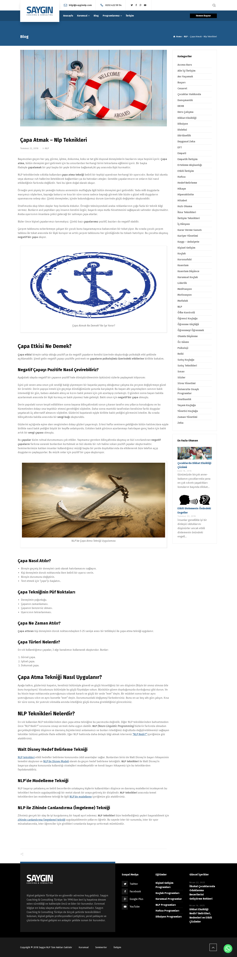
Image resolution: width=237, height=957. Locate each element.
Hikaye (182, 188)
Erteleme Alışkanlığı (190, 165)
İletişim (117, 947)
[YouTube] (145, 5)
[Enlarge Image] (93, 88)
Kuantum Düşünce (188, 271)
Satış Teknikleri (187, 365)
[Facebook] (136, 5)
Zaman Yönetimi (187, 417)
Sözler (181, 377)
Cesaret (182, 88)
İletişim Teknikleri (189, 218)
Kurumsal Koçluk (188, 277)
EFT (180, 147)
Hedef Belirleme (187, 182)
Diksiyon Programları (169, 916)
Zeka (180, 422)
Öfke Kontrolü (186, 312)
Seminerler (101, 947)
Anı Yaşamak (185, 76)
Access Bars (185, 64)
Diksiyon (183, 123)
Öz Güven (183, 342)
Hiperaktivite (186, 194)
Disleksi (182, 129)
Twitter (134, 883)
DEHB (181, 106)
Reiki (181, 353)
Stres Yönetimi (187, 383)
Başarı (182, 82)
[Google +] (140, 5)
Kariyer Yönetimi (188, 235)
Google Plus (136, 899)
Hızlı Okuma (185, 206)
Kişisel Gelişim (186, 247)
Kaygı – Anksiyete (188, 241)
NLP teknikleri (26, 757)
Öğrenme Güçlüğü (188, 324)
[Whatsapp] (228, 948)
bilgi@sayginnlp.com (80, 5)
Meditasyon (185, 289)
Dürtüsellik (184, 135)
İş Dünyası (184, 224)
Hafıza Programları (167, 910)
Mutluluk (183, 300)
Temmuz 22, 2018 (29, 148)
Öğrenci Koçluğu (188, 318)
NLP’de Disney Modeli (56, 761)
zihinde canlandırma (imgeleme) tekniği (41, 819)
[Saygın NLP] (40, 11)
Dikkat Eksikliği (187, 117)
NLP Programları (166, 904)
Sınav (181, 371)
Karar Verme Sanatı (190, 230)
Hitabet (182, 200)
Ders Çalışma (185, 111)
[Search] (214, 5)
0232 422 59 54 (113, 5)
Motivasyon (185, 294)
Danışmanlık (185, 100)
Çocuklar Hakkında (189, 94)
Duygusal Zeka (186, 141)
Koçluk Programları (167, 893)
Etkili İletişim (186, 171)
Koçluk (182, 253)
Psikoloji (183, 348)
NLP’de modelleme (80, 796)
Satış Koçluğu (186, 359)
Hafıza (182, 176)
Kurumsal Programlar (169, 898)
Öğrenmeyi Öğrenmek (191, 330)
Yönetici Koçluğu (188, 411)
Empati (182, 153)
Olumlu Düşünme (188, 336)
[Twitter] (131, 5)
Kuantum (183, 265)
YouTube (135, 906)
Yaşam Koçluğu (187, 405)
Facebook (135, 891)
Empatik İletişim (188, 159)
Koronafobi (185, 259)
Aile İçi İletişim (186, 70)
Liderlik (182, 283)
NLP (47, 148)
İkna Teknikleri (187, 212)
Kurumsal (84, 947)
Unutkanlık (184, 399)
